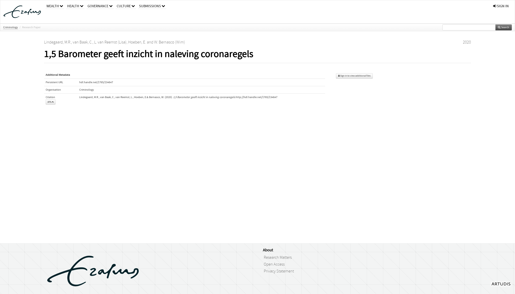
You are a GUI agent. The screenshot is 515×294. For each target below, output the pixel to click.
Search (505, 27)
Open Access (274, 264)
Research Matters (278, 257)
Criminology (10, 27)
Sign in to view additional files (355, 76)
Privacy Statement (279, 271)
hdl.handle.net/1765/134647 (96, 82)
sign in (502, 6)
